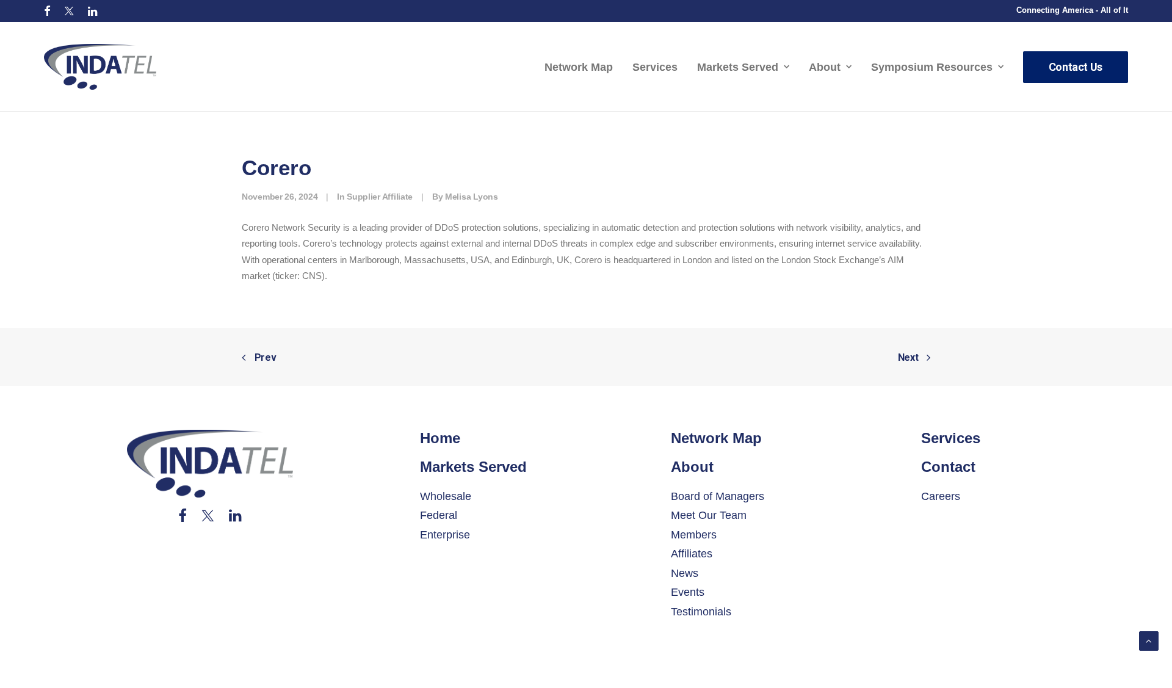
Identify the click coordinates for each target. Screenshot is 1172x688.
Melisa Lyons (471, 196)
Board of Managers (717, 496)
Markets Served (737, 67)
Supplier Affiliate (380, 196)
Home (440, 438)
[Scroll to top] (1149, 640)
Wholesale (445, 496)
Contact (948, 466)
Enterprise (445, 535)
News (684, 573)
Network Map (578, 67)
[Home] (210, 464)
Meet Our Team (709, 515)
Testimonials (701, 612)
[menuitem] (47, 11)
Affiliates (691, 554)
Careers (940, 496)
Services (655, 67)
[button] (47, 11)
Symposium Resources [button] (932, 67)
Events (687, 592)
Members (694, 535)
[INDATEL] (100, 67)
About (825, 67)
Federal (438, 515)
